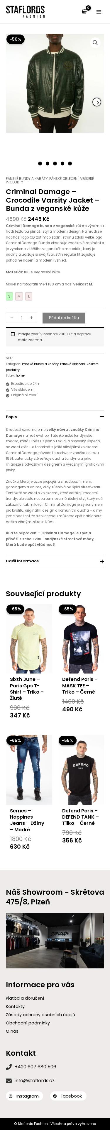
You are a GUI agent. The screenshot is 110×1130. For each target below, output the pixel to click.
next (96, 102)
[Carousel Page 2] (48, 163)
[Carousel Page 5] (70, 163)
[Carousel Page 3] (55, 163)
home (20, 375)
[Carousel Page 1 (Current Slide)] (40, 163)
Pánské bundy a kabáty (27, 178)
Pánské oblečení (64, 178)
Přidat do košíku (64, 317)
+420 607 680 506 (35, 1066)
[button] (95, 42)
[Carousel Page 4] (63, 163)
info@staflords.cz (35, 1080)
